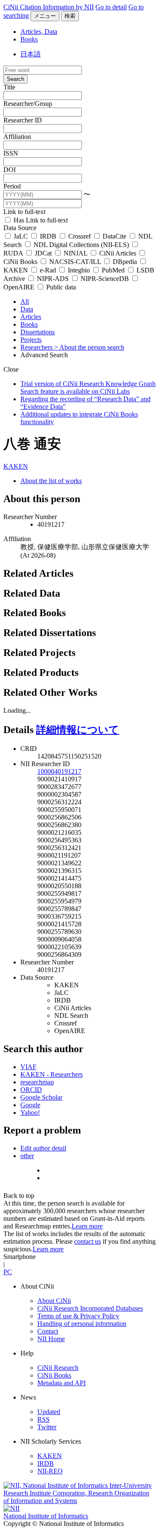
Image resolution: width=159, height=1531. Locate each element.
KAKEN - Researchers (51, 1074)
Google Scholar (41, 1097)
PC (7, 1271)
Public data (60, 287)
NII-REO (50, 1471)
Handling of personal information (81, 1323)
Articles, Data (38, 31)
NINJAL (75, 253)
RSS (43, 1419)
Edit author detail (43, 1148)
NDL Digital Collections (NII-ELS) (81, 244)
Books (29, 39)
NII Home (51, 1338)
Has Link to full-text (40, 220)
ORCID (31, 1089)
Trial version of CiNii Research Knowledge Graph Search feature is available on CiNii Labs (88, 387)
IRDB (48, 236)
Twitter (46, 1427)
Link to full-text (24, 211)
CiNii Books (54, 1375)
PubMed (113, 270)
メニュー (45, 16)
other (27, 1155)
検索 (69, 16)
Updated (48, 1411)
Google (30, 1105)
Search (15, 79)
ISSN (10, 153)
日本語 (30, 54)
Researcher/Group (27, 103)
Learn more (87, 1226)
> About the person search (89, 347)
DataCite (114, 236)
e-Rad (48, 270)
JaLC (21, 236)
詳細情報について (77, 729)
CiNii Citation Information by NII (48, 7)
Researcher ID (22, 120)
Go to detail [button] (111, 7)
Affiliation (17, 136)
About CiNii (54, 1300)
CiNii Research (57, 1367)
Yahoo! (30, 1112)
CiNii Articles (118, 253)
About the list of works (51, 480)
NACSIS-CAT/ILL (75, 261)
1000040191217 (59, 771)
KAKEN (15, 466)
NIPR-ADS (52, 278)
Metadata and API (61, 1383)
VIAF (28, 1066)
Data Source (19, 227)
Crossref (79, 236)
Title (9, 87)
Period (12, 186)
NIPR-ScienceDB (105, 278)
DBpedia (125, 261)
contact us (87, 1241)
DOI (9, 169)
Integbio (79, 270)
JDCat (43, 253)
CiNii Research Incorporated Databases (90, 1308)
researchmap (37, 1082)
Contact (47, 1331)
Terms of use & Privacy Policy (78, 1316)
